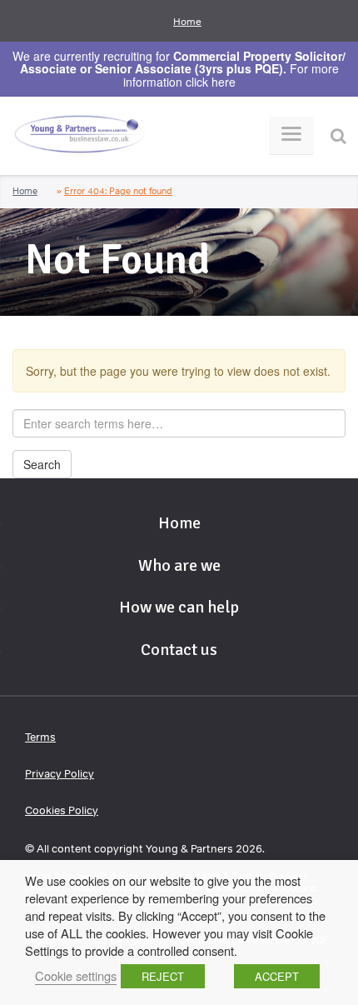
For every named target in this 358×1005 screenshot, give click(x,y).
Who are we (179, 565)
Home (187, 21)
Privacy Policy (59, 774)
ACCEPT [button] (277, 976)
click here (211, 81)
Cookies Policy (61, 810)
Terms (40, 737)
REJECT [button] (163, 976)
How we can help (179, 607)
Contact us (179, 649)
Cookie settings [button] (76, 975)
